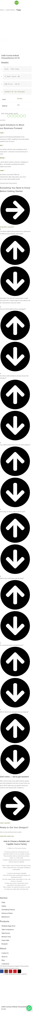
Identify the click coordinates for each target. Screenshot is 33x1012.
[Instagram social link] (6, 971)
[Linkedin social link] (18, 116)
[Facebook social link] (8, 116)
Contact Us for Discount (15, 92)
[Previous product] (1, 12)
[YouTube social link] (10, 971)
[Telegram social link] (24, 116)
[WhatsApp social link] (21, 116)
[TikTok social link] (19, 971)
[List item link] (15, 902)
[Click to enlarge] (5, 40)
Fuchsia (19, 98)
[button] (3, 28)
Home (2, 10)
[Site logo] (16, 2)
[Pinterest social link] (15, 116)
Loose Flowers (10, 10)
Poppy (19, 10)
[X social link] (11, 116)
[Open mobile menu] (2, 2)
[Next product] (4, 12)
